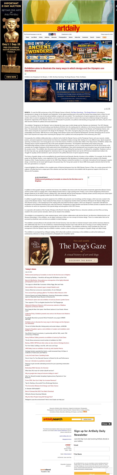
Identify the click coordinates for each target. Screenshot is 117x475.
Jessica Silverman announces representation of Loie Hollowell (43, 290)
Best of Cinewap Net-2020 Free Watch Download (39, 391)
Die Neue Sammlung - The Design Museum (83, 112)
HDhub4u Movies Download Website (35, 394)
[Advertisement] (91, 281)
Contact (98, 37)
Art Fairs (87, 410)
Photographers (63, 37)
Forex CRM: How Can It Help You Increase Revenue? (40, 380)
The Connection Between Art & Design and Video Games (41, 386)
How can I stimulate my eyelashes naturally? (38, 361)
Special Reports (67, 410)
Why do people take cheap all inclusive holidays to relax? (41, 373)
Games (71, 37)
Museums (54, 37)
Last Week (34, 37)
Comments (85, 37)
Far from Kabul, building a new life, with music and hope (41, 345)
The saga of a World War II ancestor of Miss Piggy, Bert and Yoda (44, 284)
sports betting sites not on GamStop (68, 436)
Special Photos (59, 410)
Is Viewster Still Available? (32, 388)
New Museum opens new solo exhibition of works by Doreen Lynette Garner (47, 299)
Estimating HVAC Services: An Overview (36, 368)
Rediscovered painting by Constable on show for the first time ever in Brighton (47, 274)
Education (62, 412)
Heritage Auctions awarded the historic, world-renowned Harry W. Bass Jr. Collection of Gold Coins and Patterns (46, 351)
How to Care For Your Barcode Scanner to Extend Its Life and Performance (47, 358)
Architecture (77, 408)
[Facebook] (50, 35)
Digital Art (71, 408)
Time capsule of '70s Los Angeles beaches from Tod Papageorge (44, 302)
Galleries (47, 37)
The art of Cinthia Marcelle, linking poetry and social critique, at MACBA (46, 326)
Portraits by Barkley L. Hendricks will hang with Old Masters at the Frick (45, 277)
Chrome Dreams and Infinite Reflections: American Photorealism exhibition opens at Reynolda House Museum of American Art (46, 296)
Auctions (82, 410)
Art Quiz (57, 412)
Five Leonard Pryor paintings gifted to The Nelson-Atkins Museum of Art (46, 292)
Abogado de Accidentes (68, 439)
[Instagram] (55, 35)
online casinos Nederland (60, 430)
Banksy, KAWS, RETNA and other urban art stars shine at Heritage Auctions (47, 343)
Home (27, 37)
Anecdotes (52, 412)
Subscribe (77, 37)
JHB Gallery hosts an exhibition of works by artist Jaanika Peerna (44, 348)
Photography (84, 408)
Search (92, 37)
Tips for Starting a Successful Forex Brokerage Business (41, 383)
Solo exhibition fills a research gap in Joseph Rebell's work (42, 287)
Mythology (68, 412)
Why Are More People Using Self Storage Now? (39, 397)
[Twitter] (52, 35)
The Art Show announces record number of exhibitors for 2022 (43, 340)
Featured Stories (76, 410)
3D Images (74, 412)
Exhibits (57, 408)
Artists (41, 37)
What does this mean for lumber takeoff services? (39, 370)
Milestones (65, 408)
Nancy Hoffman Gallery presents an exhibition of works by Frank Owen (45, 337)
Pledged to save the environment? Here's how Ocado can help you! (44, 399)
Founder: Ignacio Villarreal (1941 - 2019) (68, 448)
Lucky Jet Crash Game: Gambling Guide (37, 355)
